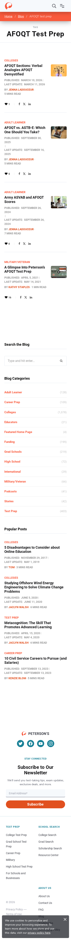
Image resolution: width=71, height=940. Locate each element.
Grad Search (46, 841)
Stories (9, 501)
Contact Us (45, 902)
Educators (10, 422)
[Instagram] (50, 743)
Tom (11, 567)
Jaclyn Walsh (18, 607)
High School (12, 461)
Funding (9, 442)
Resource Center (48, 855)
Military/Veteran (17, 262)
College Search (47, 835)
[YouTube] (40, 743)
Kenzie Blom (17, 678)
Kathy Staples (19, 287)
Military (10, 859)
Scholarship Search (50, 848)
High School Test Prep (19, 866)
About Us (44, 896)
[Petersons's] (8, 5)
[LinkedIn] (29, 104)
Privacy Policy (14, 909)
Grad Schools (13, 452)
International (12, 471)
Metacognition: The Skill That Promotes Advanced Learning (28, 625)
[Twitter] (24, 104)
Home (8, 16)
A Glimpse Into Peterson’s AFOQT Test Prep (24, 269)
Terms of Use (14, 914)
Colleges (11, 60)
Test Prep (10, 511)
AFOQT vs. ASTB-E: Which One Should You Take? (24, 130)
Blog (21, 16)
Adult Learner (14, 122)
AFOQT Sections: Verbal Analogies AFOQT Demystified (23, 70)
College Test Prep (16, 835)
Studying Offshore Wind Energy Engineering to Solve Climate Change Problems (34, 587)
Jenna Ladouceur (21, 89)
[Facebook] (19, 104)
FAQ (41, 909)
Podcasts (10, 491)
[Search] (54, 6)
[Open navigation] (62, 6)
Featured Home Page (18, 432)
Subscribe (35, 804)
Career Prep (12, 402)
